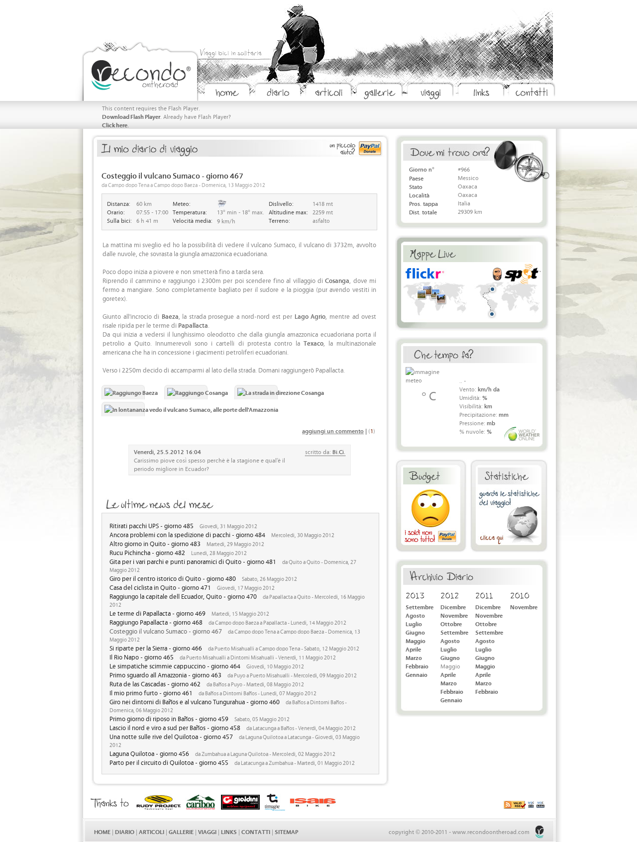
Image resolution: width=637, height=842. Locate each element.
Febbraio (417, 665)
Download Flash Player (131, 116)
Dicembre (453, 606)
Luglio (414, 623)
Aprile (413, 649)
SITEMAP (286, 831)
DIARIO (124, 831)
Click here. (115, 124)
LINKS (229, 831)
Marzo (414, 657)
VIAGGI (207, 831)
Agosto (415, 615)
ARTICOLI (151, 831)
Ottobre (451, 623)
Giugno (415, 632)
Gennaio (416, 674)
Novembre (454, 615)
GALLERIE (181, 831)
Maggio (415, 640)
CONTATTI (255, 831)
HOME (102, 831)
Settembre (419, 606)
